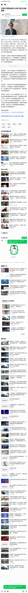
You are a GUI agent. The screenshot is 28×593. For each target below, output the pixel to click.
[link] (5, 591)
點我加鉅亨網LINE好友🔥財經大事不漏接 (12, 116)
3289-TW (7, 39)
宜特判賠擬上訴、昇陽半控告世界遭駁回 (13, 112)
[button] (2, 591)
